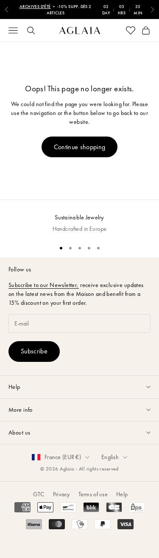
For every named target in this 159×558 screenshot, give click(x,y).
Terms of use (93, 494)
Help (122, 494)
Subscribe (34, 351)
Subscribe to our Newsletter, (43, 285)
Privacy (61, 494)
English (110, 457)
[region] (79, 218)
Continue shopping (79, 146)
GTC (39, 494)
